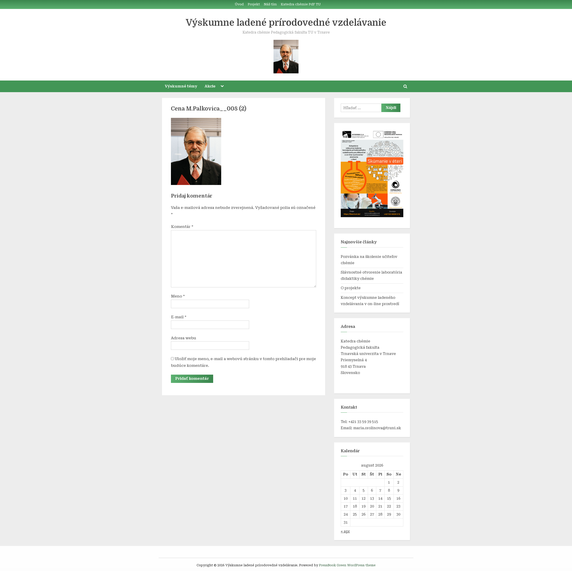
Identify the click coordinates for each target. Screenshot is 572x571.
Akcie (209, 86)
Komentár (182, 226)
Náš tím (270, 4)
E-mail (178, 317)
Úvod (239, 4)
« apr (345, 531)
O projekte (351, 288)
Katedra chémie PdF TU (301, 4)
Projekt (254, 4)
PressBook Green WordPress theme (347, 565)
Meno (178, 296)
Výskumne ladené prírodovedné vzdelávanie (286, 22)
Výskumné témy (181, 86)
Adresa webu (183, 338)
